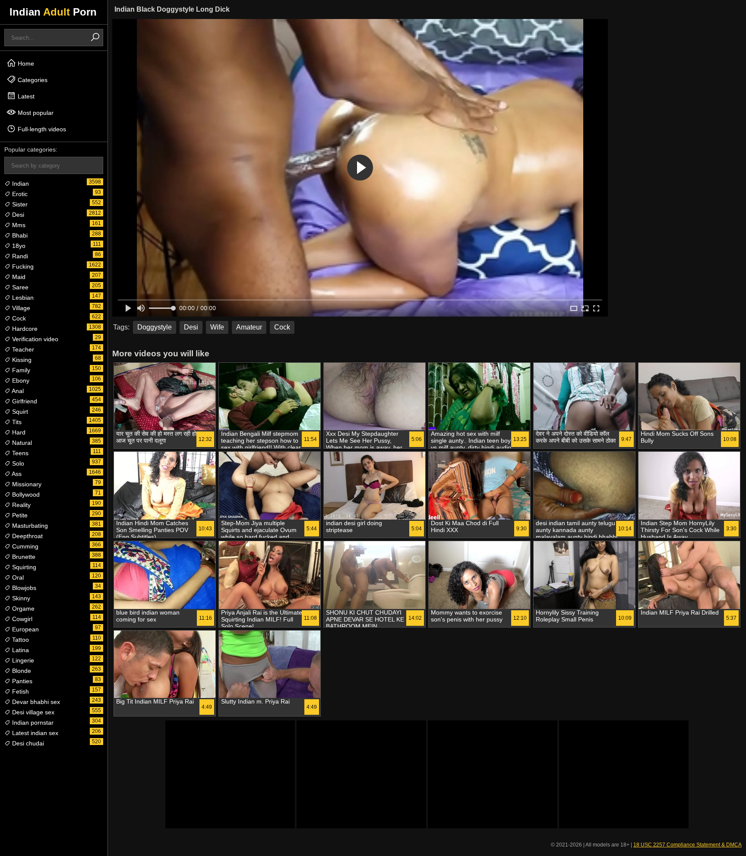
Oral (17, 577)
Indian (19, 183)
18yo (17, 245)
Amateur (249, 327)
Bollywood (25, 494)
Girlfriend (23, 401)
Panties (21, 681)
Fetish (19, 691)
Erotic (19, 193)
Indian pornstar (32, 722)
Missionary (25, 484)
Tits (16, 421)
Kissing (21, 359)
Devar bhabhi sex (35, 701)
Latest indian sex (34, 732)
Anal (17, 390)
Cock (18, 318)
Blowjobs (23, 587)
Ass (16, 473)
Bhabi (19, 235)
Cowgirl (21, 618)
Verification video (34, 339)
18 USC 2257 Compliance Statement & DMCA (687, 845)
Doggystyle (154, 327)
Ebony (19, 380)
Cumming (24, 546)
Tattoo (19, 639)
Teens (19, 453)
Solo (17, 463)
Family (20, 370)
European (24, 629)
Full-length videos (41, 129)
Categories (31, 79)
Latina (19, 650)
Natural (21, 442)
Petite (19, 515)
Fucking (22, 266)
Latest (25, 96)
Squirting (23, 567)
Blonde (20, 670)
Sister (19, 204)
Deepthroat (26, 536)
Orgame (22, 608)
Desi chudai (27, 743)
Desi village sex (32, 712)
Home (25, 63)
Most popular (35, 112)
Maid (17, 276)
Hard (17, 432)
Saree (19, 287)
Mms (17, 225)
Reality (20, 504)
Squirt (19, 411)
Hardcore (24, 328)
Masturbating (29, 525)
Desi (17, 214)
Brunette (22, 556)
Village (20, 307)
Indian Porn (53, 12)
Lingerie (22, 660)
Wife (217, 327)
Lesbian (22, 297)
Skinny (20, 598)
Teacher (22, 349)
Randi (19, 256)
